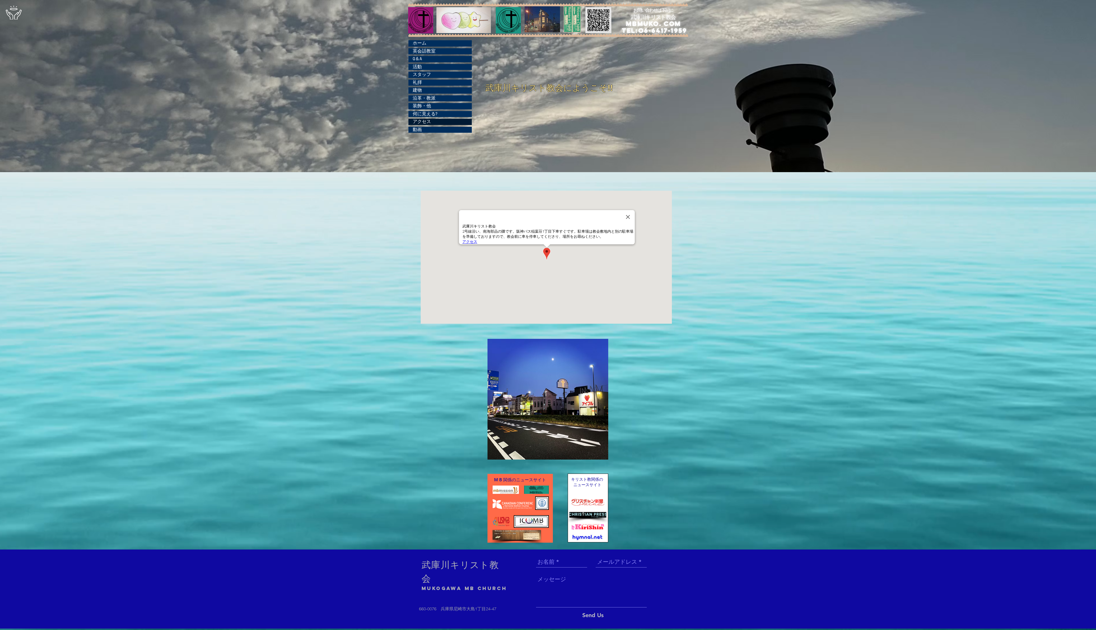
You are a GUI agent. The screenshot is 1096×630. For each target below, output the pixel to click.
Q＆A (417, 58)
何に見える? (425, 113)
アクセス (422, 121)
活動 (417, 66)
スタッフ (422, 74)
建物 (417, 90)
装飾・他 (422, 105)
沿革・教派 (424, 98)
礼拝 (417, 82)
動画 (417, 129)
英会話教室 (424, 51)
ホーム (419, 43)
